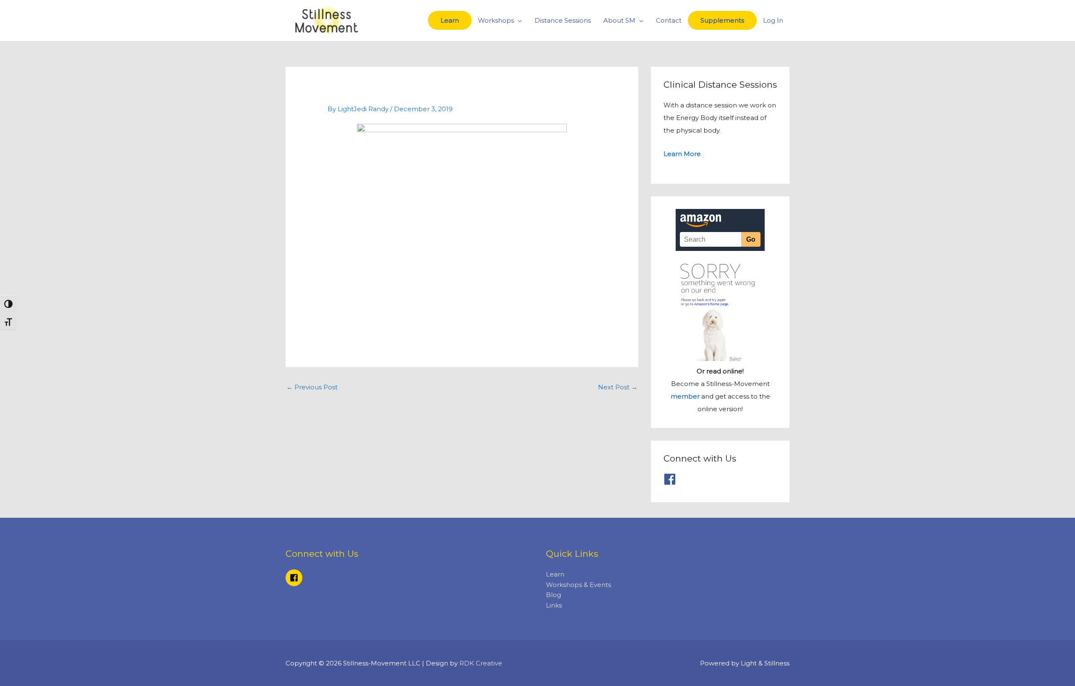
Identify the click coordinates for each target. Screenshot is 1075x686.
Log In (773, 20)
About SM (619, 20)
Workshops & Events (578, 585)
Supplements (722, 20)
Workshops (496, 20)
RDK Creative (480, 663)
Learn (449, 20)
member (685, 396)
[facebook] (671, 479)
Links (554, 605)
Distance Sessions (563, 20)
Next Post (617, 387)
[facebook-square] (295, 577)
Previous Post (312, 387)
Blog (553, 595)
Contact (669, 20)
